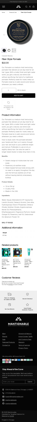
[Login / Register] (30, 6)
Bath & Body (28, 258)
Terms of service (24, 345)
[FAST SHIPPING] (6, 252)
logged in (10, 284)
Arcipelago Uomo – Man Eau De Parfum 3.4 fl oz (5, 263)
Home (3, 12)
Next (32, 35)
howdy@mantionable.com (14, 397)
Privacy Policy (23, 348)
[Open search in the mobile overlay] (26, 6)
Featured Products (8, 342)
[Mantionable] (18, 6)
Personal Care (13, 12)
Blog (3, 334)
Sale (3, 339)
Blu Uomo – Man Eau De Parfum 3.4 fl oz (17, 262)
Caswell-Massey (7, 56)
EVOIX (12, 416)
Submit (30, 382)
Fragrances (5, 258)
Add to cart (18, 95)
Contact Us (6, 345)
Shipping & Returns (25, 334)
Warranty (21, 342)
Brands (4, 336)
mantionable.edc (6, 400)
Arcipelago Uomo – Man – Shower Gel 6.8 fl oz (29, 262)
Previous (4, 35)
